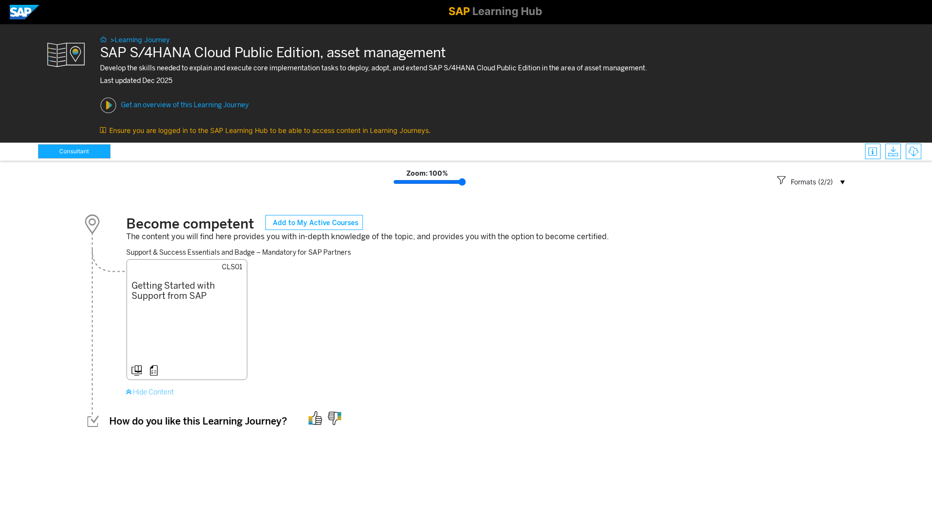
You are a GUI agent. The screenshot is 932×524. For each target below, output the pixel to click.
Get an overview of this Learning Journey (185, 105)
